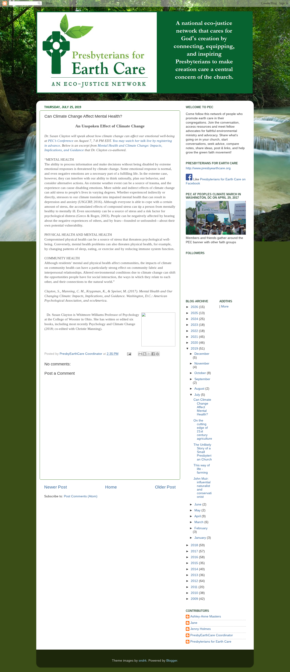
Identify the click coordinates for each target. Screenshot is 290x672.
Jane (193, 622)
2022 (195, 331)
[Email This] (140, 354)
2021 (195, 336)
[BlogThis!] (144, 354)
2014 (195, 569)
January (200, 537)
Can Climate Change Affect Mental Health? (202, 407)
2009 (195, 599)
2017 (195, 551)
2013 (195, 575)
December (201, 353)
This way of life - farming (201, 469)
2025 (195, 313)
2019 (195, 348)
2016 (195, 557)
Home (111, 487)
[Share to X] (149, 354)
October (200, 373)
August (199, 388)
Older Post (165, 487)
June (198, 504)
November (201, 363)
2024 (195, 319)
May (197, 510)
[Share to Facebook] (153, 354)
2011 (194, 587)
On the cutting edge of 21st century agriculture (202, 430)
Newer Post (55, 487)
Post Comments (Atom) (80, 496)
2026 (195, 307)
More (225, 306)
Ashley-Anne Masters (205, 616)
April (198, 516)
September (202, 379)
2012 (195, 581)
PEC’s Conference (60, 141)
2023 (195, 324)
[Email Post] (129, 353)
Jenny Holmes (200, 629)
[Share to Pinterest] (157, 354)
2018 (195, 545)
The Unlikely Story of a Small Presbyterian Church (202, 452)
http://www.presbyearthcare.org (208, 168)
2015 (195, 563)
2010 (195, 593)
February (201, 528)
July (197, 394)
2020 (195, 342)
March (199, 522)
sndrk (143, 660)
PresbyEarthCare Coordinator (81, 353)
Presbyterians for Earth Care (210, 641)
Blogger (171, 660)
